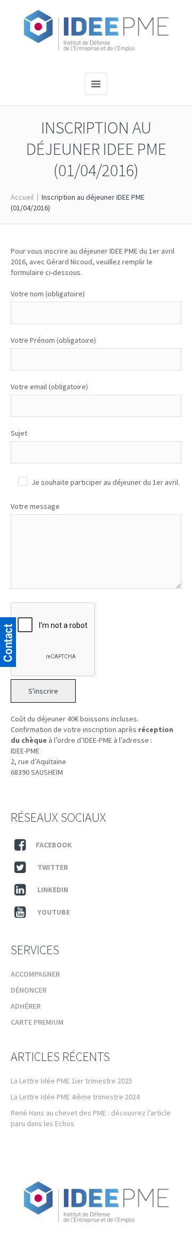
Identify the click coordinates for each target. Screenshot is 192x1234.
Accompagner (35, 974)
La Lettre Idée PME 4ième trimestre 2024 (75, 1097)
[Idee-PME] (96, 31)
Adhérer (26, 1006)
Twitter (52, 867)
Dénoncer (28, 990)
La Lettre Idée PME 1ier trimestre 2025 (71, 1081)
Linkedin (52, 889)
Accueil (22, 197)
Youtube (53, 912)
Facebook (54, 845)
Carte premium (37, 1022)
